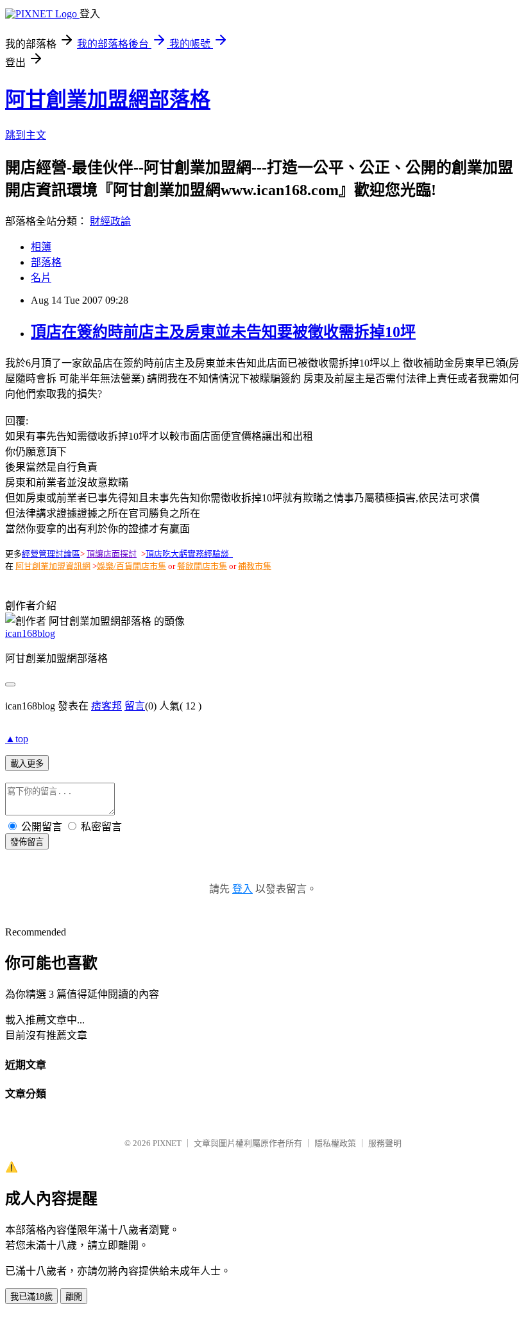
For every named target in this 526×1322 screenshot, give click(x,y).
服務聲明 (385, 1143)
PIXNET (167, 1143)
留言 (134, 705)
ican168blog (30, 633)
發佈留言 (27, 842)
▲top (16, 738)
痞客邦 (106, 705)
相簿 (41, 246)
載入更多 (27, 764)
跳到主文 (25, 135)
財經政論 (110, 221)
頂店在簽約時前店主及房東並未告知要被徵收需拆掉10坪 (223, 332)
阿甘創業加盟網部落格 (107, 99)
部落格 (46, 262)
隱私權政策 (335, 1143)
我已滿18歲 (31, 1296)
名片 (41, 277)
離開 (73, 1296)
